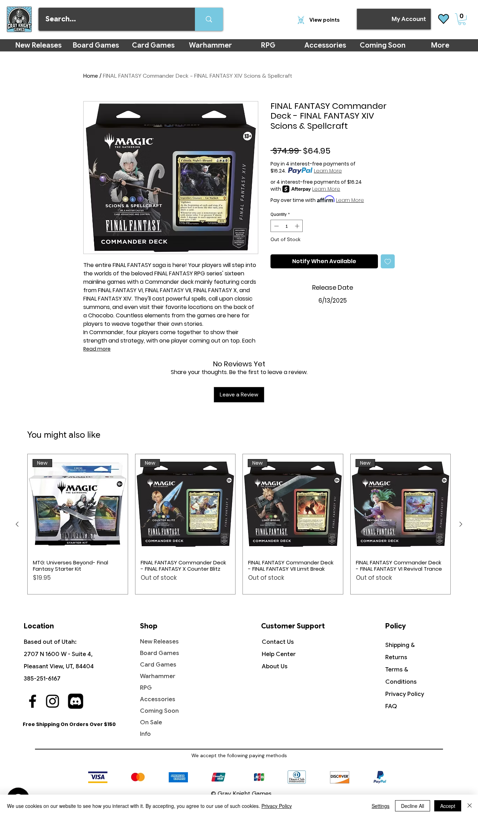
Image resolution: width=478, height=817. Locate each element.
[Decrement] (276, 226)
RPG (146, 687)
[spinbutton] (287, 226)
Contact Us (278, 642)
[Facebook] (32, 701)
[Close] (469, 805)
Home (90, 75)
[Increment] (298, 226)
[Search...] (209, 19)
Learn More (328, 170)
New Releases (159, 641)
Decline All (412, 805)
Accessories (157, 699)
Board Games (159, 653)
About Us (275, 666)
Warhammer (157, 676)
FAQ (391, 706)
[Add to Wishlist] (388, 261)
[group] (239, 524)
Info (145, 734)
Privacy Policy (404, 694)
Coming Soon (159, 710)
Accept (447, 805)
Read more (97, 348)
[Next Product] (461, 524)
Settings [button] (380, 805)
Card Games (158, 664)
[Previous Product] (17, 524)
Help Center (279, 654)
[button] (462, 19)
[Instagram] (52, 701)
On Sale (151, 722)
